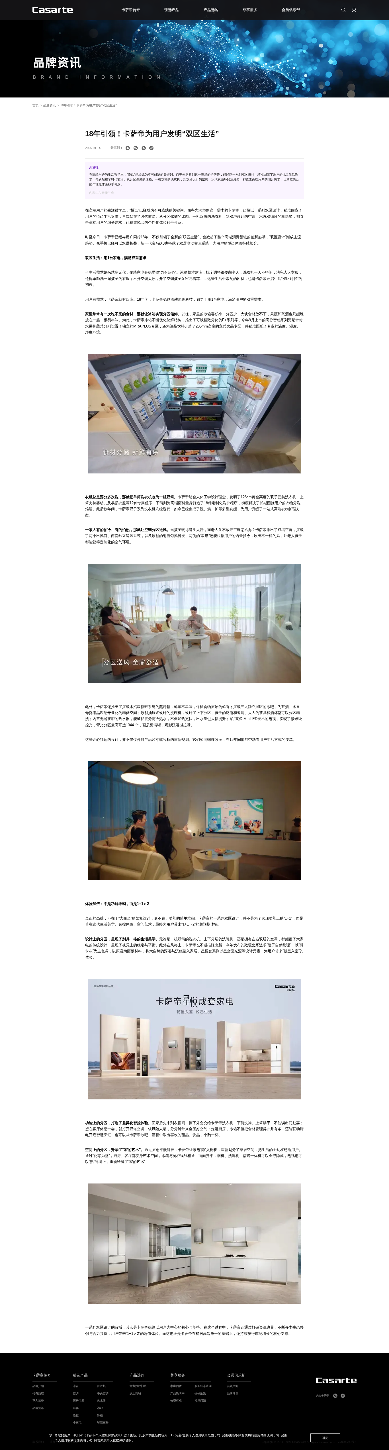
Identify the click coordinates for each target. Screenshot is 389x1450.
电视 (76, 1408)
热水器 (101, 1400)
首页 (35, 105)
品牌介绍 (38, 1386)
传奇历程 (38, 1393)
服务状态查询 (203, 1386)
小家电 (77, 1422)
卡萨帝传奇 (41, 1375)
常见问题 (200, 1400)
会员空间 (232, 1386)
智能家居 (102, 1422)
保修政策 (200, 1393)
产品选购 (137, 1375)
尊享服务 (177, 1375)
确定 (325, 1437)
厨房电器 (78, 1400)
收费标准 (176, 1400)
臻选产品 (80, 1375)
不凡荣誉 (38, 1400)
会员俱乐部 (236, 1375)
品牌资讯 (49, 105)
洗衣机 (101, 1386)
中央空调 (102, 1393)
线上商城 (135, 1393)
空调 (76, 1393)
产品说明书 (177, 1393)
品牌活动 (232, 1393)
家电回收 (176, 1386)
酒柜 (76, 1415)
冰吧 (100, 1408)
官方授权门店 (138, 1386)
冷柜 (100, 1415)
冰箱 (76, 1386)
